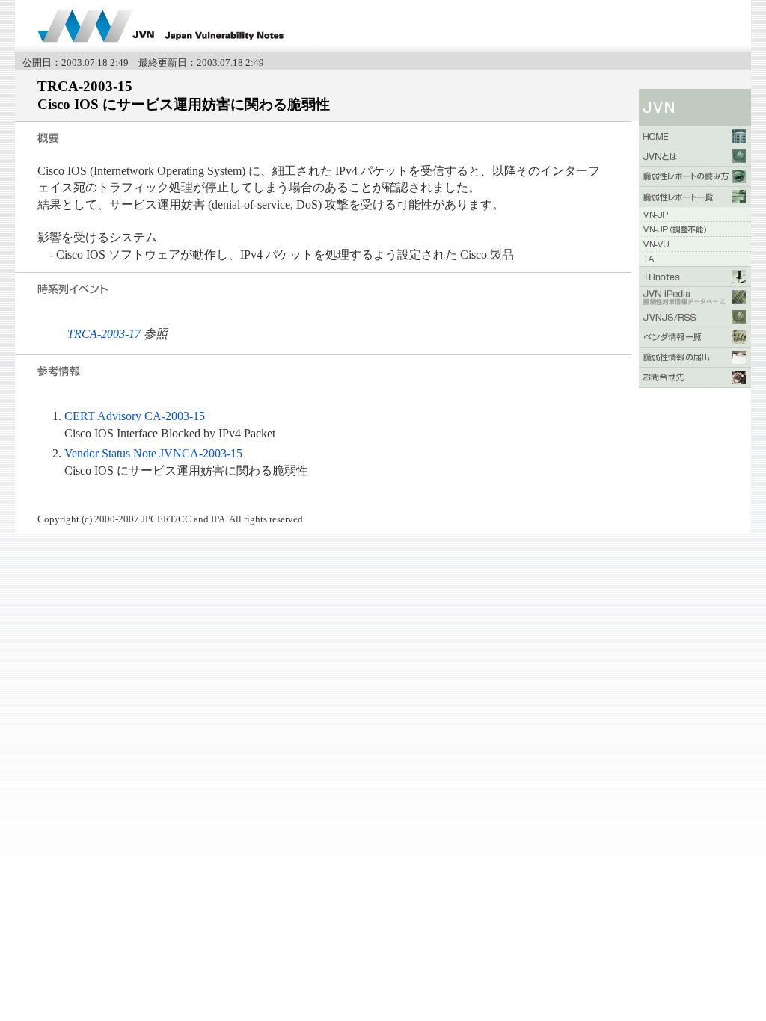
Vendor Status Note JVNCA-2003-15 (153, 453)
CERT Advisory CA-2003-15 (134, 416)
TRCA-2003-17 (104, 333)
